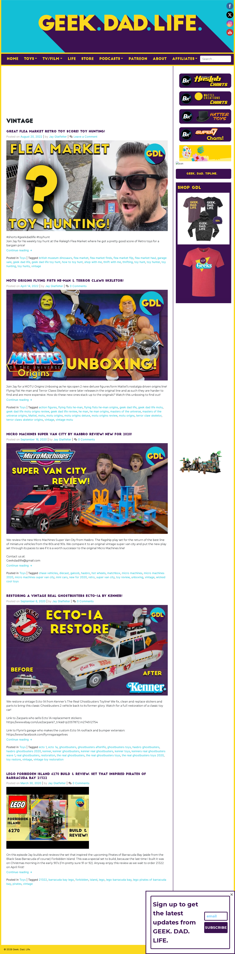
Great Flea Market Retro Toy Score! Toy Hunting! (55, 131)
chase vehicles (48, 573)
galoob (74, 573)
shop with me (93, 262)
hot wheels (99, 573)
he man (83, 411)
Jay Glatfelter (58, 136)
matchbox (113, 573)
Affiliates (183, 59)
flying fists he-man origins (101, 407)
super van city (105, 577)
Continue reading (19, 250)
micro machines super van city (34, 577)
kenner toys (122, 751)
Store (87, 59)
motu (41, 415)
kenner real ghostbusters (97, 751)
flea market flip (123, 258)
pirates (17, 883)
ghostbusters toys (119, 747)
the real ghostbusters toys (103, 755)
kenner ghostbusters (66, 751)
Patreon (138, 59)
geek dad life (21, 262)
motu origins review (104, 415)
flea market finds (101, 258)
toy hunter (153, 262)
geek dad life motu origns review (27, 411)
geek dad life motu (150, 407)
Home (12, 59)
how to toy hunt (72, 262)
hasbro (85, 573)
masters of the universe (125, 411)
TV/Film (50, 59)
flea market (81, 258)
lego (102, 879)
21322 (43, 879)
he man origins (99, 411)
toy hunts (24, 266)
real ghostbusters (28, 755)
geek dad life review (64, 411)
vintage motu (64, 419)
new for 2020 (78, 577)
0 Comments (78, 286)
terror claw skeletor (149, 415)
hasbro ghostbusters (145, 747)
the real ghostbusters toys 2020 (143, 755)
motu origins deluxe (77, 415)
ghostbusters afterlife (92, 747)
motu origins (54, 415)
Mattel (32, 415)
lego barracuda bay (118, 879)
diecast (64, 573)
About (160, 59)
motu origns (127, 415)
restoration (48, 755)
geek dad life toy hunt (46, 262)
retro (91, 577)
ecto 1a (53, 747)
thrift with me (112, 262)
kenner (46, 751)
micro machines (132, 573)
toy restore (13, 759)
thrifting (127, 262)
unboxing (137, 577)
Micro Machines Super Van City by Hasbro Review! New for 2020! (69, 434)
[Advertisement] (87, 90)
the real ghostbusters (70, 755)
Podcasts (109, 59)
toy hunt (139, 262)
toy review (123, 577)
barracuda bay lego (61, 879)
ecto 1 (43, 747)
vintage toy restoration (48, 759)
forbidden (82, 879)
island (93, 879)
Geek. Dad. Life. (22, 949)
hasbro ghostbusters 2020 (23, 751)
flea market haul (145, 258)
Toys (29, 59)
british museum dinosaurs (55, 258)
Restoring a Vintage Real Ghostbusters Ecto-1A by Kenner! (64, 596)
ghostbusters (67, 747)
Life (72, 59)
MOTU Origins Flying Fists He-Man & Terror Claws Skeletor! (65, 281)
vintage (36, 266)
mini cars (62, 577)
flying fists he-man (70, 407)
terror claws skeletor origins (24, 419)
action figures (48, 407)
